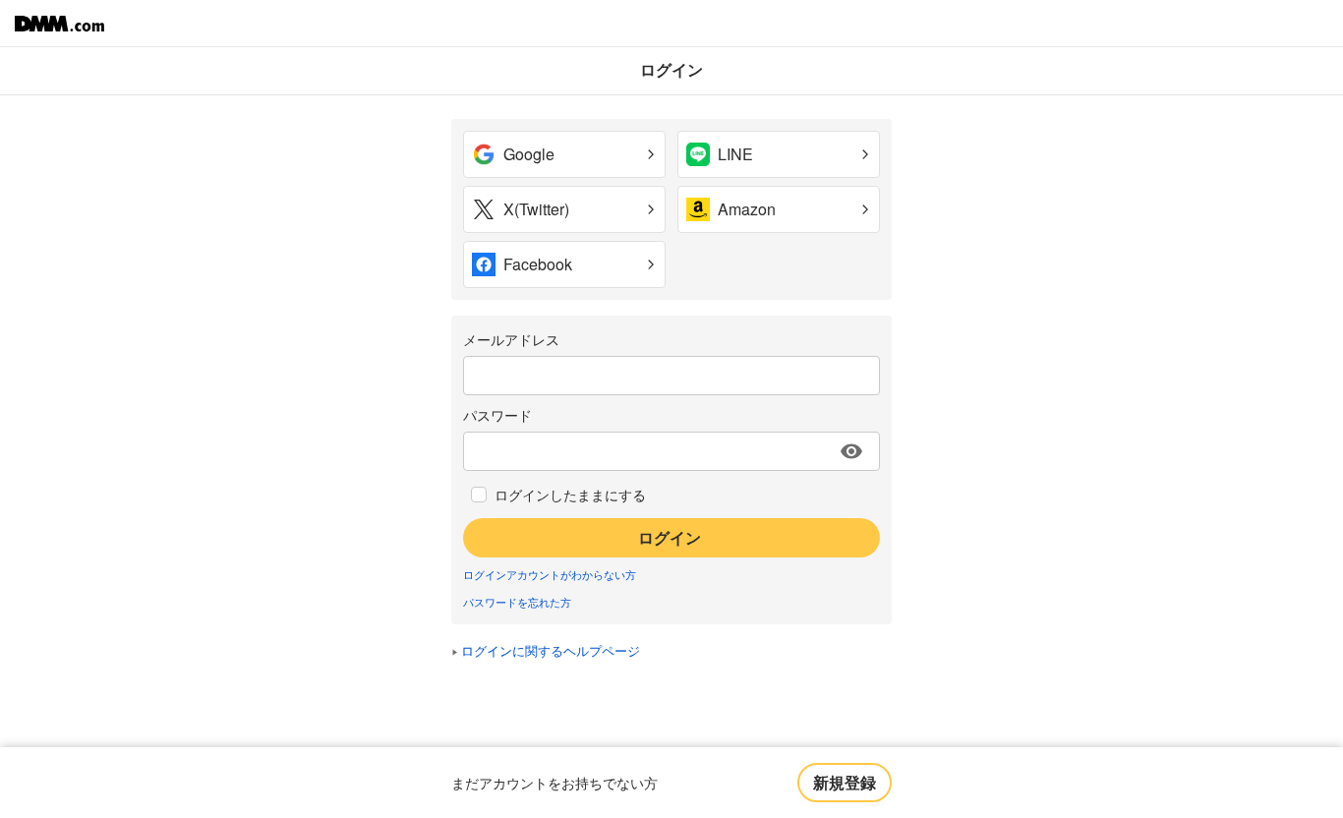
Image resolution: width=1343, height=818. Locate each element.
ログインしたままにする (570, 494)
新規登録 (844, 782)
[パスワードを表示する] (851, 451)
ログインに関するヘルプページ (550, 650)
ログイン (669, 537)
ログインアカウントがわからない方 (549, 574)
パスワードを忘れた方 (517, 602)
